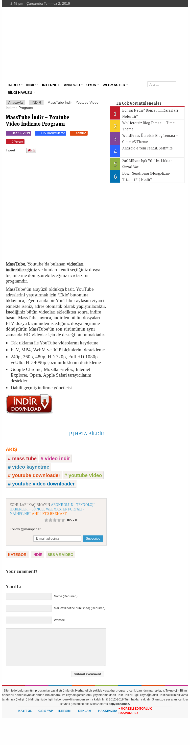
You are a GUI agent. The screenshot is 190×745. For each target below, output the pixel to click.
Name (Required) (65, 596)
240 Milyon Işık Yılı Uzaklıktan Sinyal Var (143, 163)
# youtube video (83, 475)
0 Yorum (17, 142)
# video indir (55, 458)
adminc (81, 133)
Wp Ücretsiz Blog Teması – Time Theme (144, 125)
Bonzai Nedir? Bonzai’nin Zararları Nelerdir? (146, 113)
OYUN (91, 85)
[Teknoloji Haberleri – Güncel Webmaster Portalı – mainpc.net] (33, 21)
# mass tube (22, 458)
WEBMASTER (114, 85)
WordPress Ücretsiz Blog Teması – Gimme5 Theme (146, 138)
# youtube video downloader (41, 483)
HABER (14, 85)
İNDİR (31, 85)
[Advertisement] (127, 44)
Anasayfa (15, 102)
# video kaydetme (28, 467)
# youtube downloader (34, 475)
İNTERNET (50, 85)
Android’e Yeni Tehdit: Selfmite (143, 150)
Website (59, 620)
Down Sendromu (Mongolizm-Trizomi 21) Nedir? (142, 176)
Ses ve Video (60, 555)
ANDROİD (72, 85)
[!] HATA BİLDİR (86, 434)
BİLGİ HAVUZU (20, 93)
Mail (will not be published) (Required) (79, 608)
